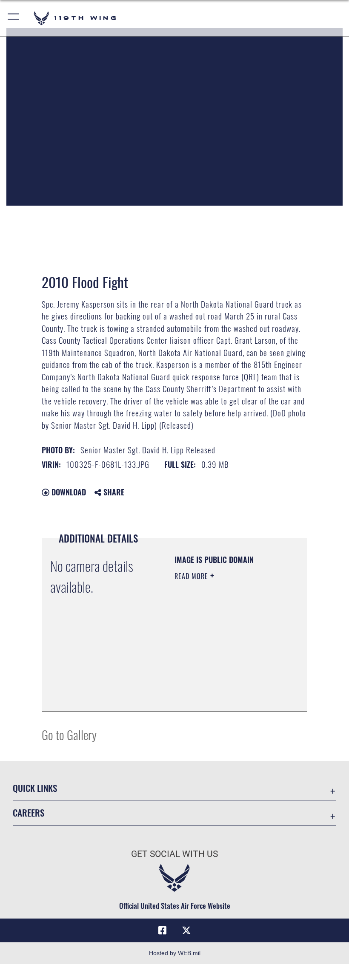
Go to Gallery (69, 734)
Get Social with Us (174, 854)
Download (67, 492)
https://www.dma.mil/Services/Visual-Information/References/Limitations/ (226, 695)
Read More (192, 576)
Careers (28, 812)
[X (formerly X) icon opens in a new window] (186, 930)
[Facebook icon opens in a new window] (162, 930)
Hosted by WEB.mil (174, 953)
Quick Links (35, 787)
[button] (14, 18)
